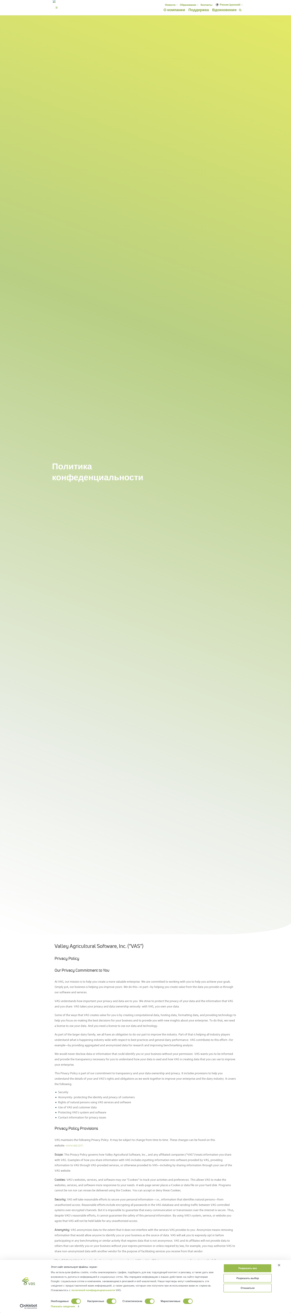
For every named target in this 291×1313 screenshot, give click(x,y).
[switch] (111, 1301)
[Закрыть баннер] (279, 1265)
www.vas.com (74, 1145)
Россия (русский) (230, 4)
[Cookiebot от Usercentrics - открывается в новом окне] (28, 1306)
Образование (188, 4)
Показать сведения (63, 1306)
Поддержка (198, 10)
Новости (170, 4)
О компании (174, 10)
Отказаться (248, 1288)
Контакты (206, 4)
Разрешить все (247, 1268)
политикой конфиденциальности (93, 1290)
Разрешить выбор (247, 1278)
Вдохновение (224, 10)
